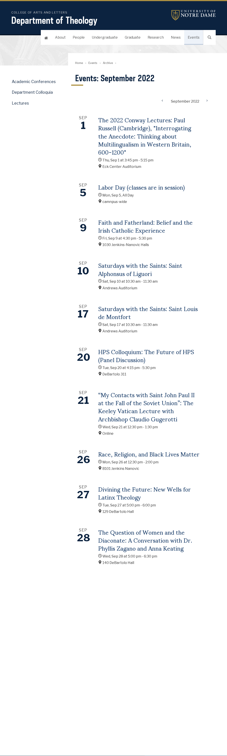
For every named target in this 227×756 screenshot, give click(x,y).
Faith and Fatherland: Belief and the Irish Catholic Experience (145, 226)
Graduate (133, 37)
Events (194, 37)
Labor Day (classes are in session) (141, 187)
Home (79, 63)
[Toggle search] (209, 37)
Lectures (20, 103)
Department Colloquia (32, 92)
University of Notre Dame (193, 15)
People (79, 37)
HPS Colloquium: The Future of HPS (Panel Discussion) (146, 355)
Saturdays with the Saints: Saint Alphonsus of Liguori (140, 269)
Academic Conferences (34, 81)
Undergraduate (105, 37)
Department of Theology (54, 20)
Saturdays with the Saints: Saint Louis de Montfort (148, 312)
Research (156, 37)
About (60, 37)
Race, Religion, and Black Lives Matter (149, 454)
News (176, 37)
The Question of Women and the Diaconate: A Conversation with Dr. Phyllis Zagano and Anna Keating (145, 540)
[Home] (46, 37)
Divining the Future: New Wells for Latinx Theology (144, 493)
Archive (108, 63)
